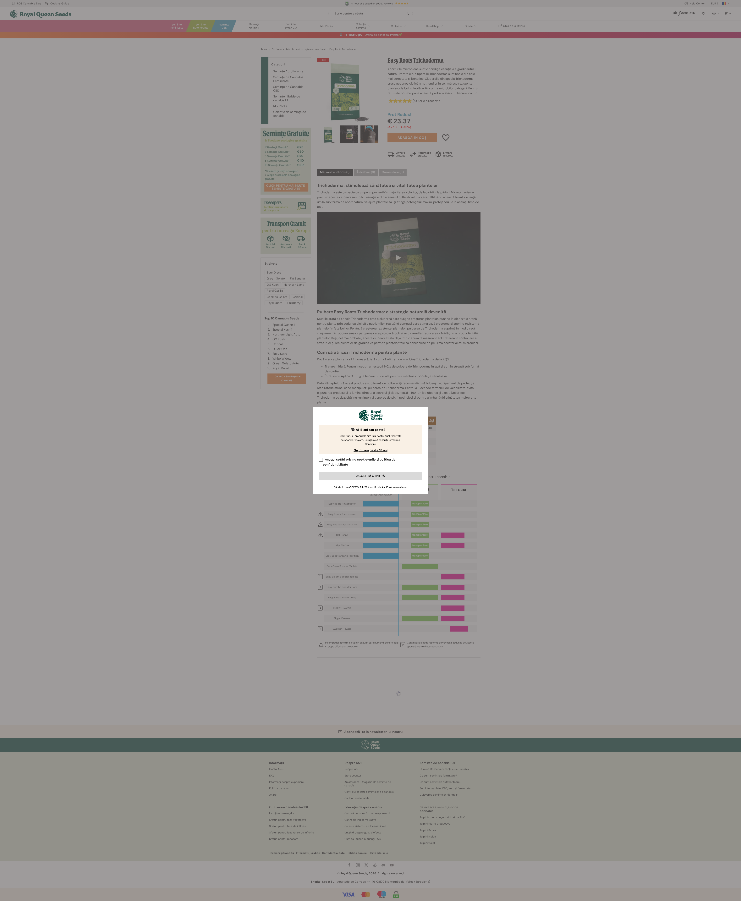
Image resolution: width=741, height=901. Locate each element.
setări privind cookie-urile (356, 459)
